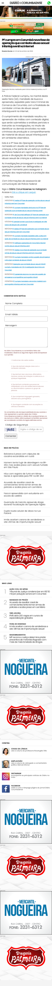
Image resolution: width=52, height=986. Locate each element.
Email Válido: (11, 314)
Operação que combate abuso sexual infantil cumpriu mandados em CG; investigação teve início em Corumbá (25, 267)
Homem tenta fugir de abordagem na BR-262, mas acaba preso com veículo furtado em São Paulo (26, 465)
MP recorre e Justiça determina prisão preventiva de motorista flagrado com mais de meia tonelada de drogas (27, 640)
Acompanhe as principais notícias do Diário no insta (30, 776)
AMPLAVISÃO (16, 761)
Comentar (11, 436)
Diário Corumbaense (26, 3)
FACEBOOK (15, 786)
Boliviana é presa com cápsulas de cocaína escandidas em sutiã (22, 455)
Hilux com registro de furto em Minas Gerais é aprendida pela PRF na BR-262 (24, 475)
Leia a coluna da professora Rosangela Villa (29, 751)
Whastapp (49, 3)
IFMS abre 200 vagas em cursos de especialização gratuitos (26, 616)
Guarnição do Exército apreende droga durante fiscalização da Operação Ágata (24, 503)
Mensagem (11, 325)
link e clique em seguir (24, 192)
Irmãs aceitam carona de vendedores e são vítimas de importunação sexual (24, 520)
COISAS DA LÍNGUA (19, 749)
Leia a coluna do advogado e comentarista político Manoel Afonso (29, 764)
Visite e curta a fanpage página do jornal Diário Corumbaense (30, 789)
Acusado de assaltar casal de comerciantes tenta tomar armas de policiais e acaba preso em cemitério (23, 485)
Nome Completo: (14, 303)
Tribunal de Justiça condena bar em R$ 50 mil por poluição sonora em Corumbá (29, 592)
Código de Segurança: (16, 424)
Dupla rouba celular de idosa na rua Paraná (22, 512)
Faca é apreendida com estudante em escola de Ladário (23, 494)
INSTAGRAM (16, 773)
